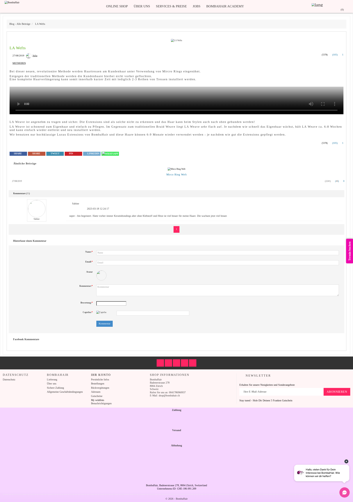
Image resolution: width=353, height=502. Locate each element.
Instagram (192, 363)
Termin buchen (349, 251)
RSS (176, 363)
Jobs (196, 6)
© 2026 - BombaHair (176, 498)
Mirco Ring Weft (176, 174)
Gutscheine (96, 396)
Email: (89, 261)
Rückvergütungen (100, 387)
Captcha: (88, 312)
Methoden (19, 63)
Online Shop (117, 6)
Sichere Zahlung (55, 387)
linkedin (93, 153)
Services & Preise (171, 6)
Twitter (168, 363)
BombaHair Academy (225, 6)
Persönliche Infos (100, 379)
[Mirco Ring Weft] (176, 169)
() (335, 54)
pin (70, 153)
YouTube (184, 363)
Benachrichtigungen (101, 403)
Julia (35, 55)
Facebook (160, 363)
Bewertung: (87, 302)
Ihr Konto (101, 374)
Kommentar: (86, 286)
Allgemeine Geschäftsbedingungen (65, 392)
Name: (89, 252)
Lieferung (52, 379)
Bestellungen (97, 383)
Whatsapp (110, 154)
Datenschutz (9, 379)
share (17, 153)
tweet (55, 153)
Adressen (95, 392)
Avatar (89, 272)
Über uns (142, 6)
